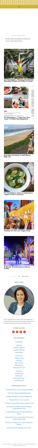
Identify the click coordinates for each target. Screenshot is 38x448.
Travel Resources (19, 380)
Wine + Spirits (19, 363)
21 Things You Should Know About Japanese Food (19, 403)
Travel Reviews (19, 373)
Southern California (19, 350)
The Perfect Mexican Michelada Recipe (19, 393)
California (19, 345)
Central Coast (19, 352)
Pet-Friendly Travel (19, 378)
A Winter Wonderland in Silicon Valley (17, 268)
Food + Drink (19, 356)
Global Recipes (19, 365)
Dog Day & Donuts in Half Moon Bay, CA (17, 156)
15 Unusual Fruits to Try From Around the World (19, 389)
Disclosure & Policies (19, 445)
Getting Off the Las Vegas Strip (17, 231)
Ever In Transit (19, 20)
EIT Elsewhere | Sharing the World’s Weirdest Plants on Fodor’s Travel (19, 80)
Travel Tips (19, 371)
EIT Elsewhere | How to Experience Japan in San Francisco (18, 194)
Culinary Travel (19, 358)
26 (19, 276)
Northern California (19, 347)
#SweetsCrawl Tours (19, 367)
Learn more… (27, 323)
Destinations (19, 342)
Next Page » (25, 276)
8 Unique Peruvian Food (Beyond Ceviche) (19, 428)
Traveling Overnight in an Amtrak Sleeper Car (19, 396)
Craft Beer (19, 360)
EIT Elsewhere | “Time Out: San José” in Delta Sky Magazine (17, 118)
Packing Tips (19, 376)
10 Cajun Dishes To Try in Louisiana (19, 400)
